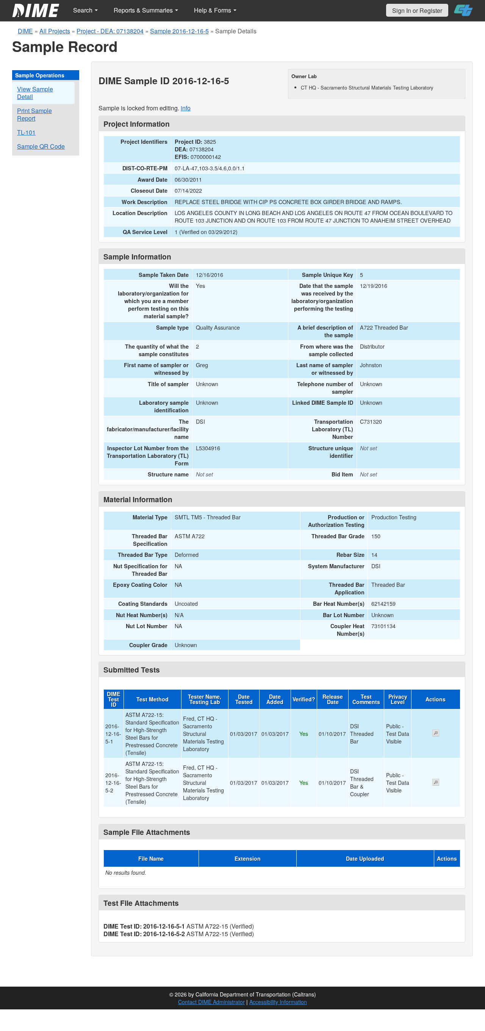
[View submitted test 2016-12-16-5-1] (435, 733)
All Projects (54, 31)
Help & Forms (213, 10)
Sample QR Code (41, 146)
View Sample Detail (35, 93)
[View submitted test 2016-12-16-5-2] (435, 783)
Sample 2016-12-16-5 (179, 31)
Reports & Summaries (144, 10)
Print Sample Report (34, 114)
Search (83, 10)
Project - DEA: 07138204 (110, 31)
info (186, 108)
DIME (25, 31)
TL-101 (26, 132)
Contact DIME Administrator (211, 1002)
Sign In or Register (417, 10)
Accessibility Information (278, 1002)
